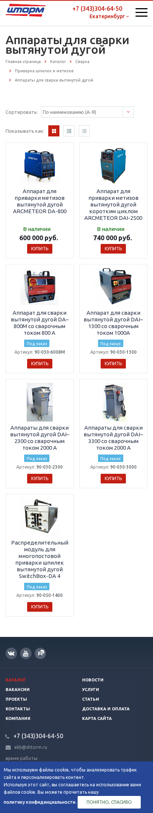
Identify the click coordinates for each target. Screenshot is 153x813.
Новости (93, 680)
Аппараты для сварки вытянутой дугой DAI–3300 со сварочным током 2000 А (113, 437)
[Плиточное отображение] (53, 130)
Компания (18, 718)
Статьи (90, 699)
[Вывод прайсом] (84, 130)
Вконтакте (11, 653)
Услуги (90, 689)
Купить (39, 248)
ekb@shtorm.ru (30, 747)
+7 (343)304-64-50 (97, 8)
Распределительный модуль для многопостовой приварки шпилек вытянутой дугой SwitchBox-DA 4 (39, 559)
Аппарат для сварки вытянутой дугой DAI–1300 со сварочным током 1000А (113, 323)
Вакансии (18, 689)
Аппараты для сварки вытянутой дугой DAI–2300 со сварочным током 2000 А (39, 437)
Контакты (18, 709)
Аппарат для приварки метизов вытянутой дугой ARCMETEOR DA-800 (39, 201)
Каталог (16, 680)
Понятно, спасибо (109, 802)
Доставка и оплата (106, 709)
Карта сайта (97, 718)
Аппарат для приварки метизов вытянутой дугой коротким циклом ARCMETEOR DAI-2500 (113, 204)
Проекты (16, 699)
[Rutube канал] (40, 653)
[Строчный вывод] (69, 130)
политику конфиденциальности (39, 802)
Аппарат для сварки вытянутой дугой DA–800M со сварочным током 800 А (40, 323)
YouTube (26, 653)
